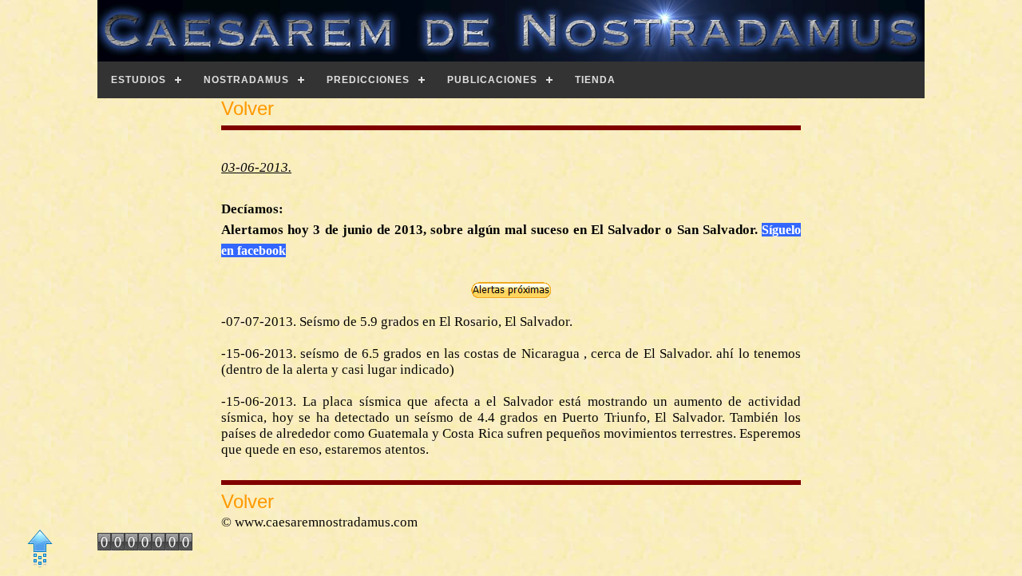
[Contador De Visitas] (144, 546)
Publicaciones (492, 79)
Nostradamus (246, 79)
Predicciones (368, 79)
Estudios (138, 79)
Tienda (595, 79)
